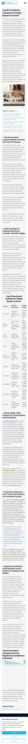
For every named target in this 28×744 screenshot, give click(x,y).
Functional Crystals (8, 21)
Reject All (14, 741)
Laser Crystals (16, 709)
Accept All (14, 733)
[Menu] (25, 3)
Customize (14, 737)
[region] (14, 730)
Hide (17, 111)
